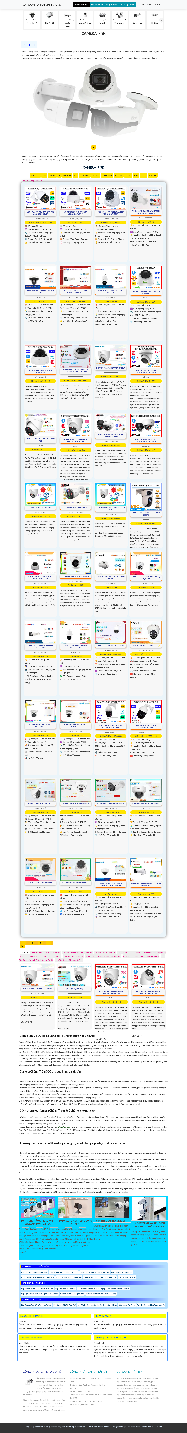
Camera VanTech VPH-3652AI (40, 883)
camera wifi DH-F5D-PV (76, 507)
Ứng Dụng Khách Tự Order (31, 1315)
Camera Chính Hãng (81, 5)
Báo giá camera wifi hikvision (118, 1289)
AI (59, 175)
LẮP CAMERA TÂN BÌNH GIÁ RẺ (42, 4)
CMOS (143, 175)
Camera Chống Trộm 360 (32, 180)
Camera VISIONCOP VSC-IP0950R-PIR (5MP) (146, 726)
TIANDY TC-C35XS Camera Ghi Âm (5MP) (146, 292)
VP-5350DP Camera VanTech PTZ (40, 292)
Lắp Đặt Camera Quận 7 (73, 956)
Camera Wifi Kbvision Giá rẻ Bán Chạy (101, 1294)
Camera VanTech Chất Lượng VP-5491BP (146, 884)
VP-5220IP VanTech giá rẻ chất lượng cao (76, 292)
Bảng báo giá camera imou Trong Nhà (94, 1272)
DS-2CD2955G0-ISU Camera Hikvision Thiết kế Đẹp (75, 371)
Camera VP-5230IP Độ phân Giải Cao (40, 647)
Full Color (95, 175)
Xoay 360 (152, 175)
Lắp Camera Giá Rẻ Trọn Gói (64, 1305)
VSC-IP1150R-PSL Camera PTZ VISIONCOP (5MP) (40, 213)
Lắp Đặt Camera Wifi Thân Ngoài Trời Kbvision (39, 1294)
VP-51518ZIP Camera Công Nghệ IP (110, 292)
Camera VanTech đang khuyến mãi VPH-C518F (111, 884)
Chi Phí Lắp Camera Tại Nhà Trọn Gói (111, 1337)
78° (75, 175)
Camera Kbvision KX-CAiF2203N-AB (77, 952)
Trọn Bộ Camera (97, 5)
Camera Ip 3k (94, 33)
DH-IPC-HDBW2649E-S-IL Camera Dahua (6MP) (146, 440)
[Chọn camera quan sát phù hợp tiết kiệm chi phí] (161, 20)
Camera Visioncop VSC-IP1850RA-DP (40, 726)
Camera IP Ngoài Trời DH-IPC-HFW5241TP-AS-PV (40, 956)
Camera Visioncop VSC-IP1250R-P (75, 726)
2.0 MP (128, 175)
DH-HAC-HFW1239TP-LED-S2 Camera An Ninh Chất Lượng (142, 952)
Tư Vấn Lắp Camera (127, 5)
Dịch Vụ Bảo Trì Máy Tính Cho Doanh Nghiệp (141, 956)
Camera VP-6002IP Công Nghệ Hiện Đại (146, 578)
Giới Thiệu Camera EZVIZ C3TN (112, 1220)
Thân (136, 175)
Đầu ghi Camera (111, 5)
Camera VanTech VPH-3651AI (75, 883)
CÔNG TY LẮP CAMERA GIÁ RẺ (42, 1371)
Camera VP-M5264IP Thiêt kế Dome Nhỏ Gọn (40, 578)
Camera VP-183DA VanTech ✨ (146, 646)
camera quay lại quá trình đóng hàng (64, 1272)
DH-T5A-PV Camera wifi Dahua (110, 368)
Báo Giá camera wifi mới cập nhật (34, 1272)
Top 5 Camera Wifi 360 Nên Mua (69, 1277)
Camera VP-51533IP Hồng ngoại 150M (76, 647)
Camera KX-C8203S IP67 (105, 952)
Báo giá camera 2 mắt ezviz (121, 1272)
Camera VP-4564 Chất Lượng (111, 646)
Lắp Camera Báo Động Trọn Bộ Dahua (36, 1305)
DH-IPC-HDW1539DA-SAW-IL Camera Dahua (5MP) (75, 440)
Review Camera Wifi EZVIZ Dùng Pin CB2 (75, 1222)
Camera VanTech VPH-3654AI (146, 804)
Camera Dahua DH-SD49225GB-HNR (45, 952)
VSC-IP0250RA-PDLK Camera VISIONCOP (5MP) (111, 213)
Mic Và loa (35, 175)
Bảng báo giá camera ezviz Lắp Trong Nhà (37, 1277)
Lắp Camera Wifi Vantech (65, 1289)
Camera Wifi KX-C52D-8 (40, 508)
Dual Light (67, 175)
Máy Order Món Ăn (103, 1315)
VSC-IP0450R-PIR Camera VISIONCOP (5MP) (75, 213)
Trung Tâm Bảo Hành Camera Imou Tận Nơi (103, 956)
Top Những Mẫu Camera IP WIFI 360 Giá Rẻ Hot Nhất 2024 (37, 1222)
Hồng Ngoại (84, 175)
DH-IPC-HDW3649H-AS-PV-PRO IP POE (40, 440)
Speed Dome (107, 175)
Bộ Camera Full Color (127, 1305)
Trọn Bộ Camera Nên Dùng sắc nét (151, 1305)
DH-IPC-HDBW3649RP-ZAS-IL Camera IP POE (110, 435)
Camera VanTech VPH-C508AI (75, 804)
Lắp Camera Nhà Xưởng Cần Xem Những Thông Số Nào (149, 1225)
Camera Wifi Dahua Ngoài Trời (72, 1294)
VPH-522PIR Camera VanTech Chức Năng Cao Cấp (146, 212)
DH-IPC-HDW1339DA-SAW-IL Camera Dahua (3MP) (148, 992)
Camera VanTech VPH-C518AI (40, 804)
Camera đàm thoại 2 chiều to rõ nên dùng (100, 1277)
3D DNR (52, 175)
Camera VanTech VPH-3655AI (110, 804)
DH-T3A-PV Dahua (74, 989)
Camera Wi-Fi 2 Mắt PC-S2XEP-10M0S (146, 514)
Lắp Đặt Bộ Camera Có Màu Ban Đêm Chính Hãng (97, 1305)
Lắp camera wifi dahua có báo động (91, 1289)
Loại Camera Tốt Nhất (127, 1277)
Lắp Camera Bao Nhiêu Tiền (31, 1337)
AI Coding (118, 175)
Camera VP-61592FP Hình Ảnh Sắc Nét (111, 578)
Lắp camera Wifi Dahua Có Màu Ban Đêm (37, 1289)
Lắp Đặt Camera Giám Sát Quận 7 (69, 960)
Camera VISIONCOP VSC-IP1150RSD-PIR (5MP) (110, 726)
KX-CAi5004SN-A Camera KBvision (40, 371)
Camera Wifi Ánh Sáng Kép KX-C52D (111, 509)
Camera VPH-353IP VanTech (76, 576)
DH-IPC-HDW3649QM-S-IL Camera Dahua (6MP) (146, 371)
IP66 (44, 175)
